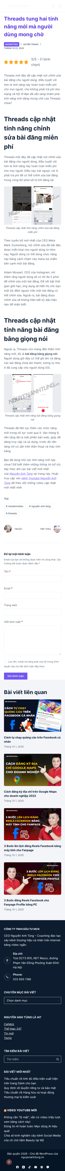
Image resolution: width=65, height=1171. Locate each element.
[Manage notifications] (9, 1162)
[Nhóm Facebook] (41, 1167)
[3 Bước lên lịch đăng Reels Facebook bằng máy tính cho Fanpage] (32, 824)
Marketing (11, 44)
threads (11, 513)
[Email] (35, 1167)
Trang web (10, 605)
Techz (8, 1038)
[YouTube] (23, 1167)
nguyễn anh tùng (40, 506)
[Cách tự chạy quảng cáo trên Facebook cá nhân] (32, 715)
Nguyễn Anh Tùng (21, 473)
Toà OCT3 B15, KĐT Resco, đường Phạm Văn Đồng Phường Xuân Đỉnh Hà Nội (36, 962)
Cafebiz (9, 1024)
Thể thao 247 (12, 1028)
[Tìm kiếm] (53, 6)
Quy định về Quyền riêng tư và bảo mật (30, 1088)
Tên (7, 571)
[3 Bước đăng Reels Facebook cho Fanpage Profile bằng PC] (32, 878)
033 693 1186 (22, 979)
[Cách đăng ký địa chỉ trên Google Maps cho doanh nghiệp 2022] (32, 770)
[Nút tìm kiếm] (57, 1059)
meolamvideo (14, 506)
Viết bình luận (13, 621)
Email (8, 588)
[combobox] (29, 1059)
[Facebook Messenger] (47, 1167)
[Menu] (59, 6)
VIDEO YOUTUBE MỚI (22, 1110)
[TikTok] (29, 1167)
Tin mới (9, 1033)
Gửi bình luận (15, 676)
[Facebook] (17, 1167)
